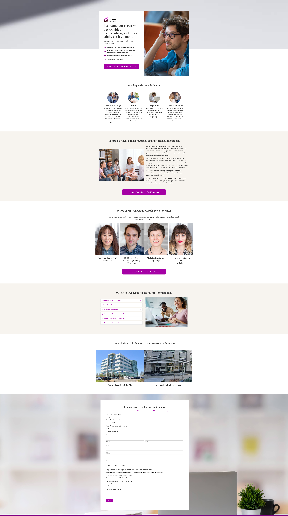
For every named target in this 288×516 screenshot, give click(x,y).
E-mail (109, 445)
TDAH (109, 417)
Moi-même (111, 429)
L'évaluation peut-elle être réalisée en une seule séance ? (117, 323)
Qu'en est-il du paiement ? (109, 305)
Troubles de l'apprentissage (115, 420)
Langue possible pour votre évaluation (119, 481)
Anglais (109, 485)
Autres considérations (113, 489)
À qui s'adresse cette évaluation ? (117, 426)
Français (109, 483)
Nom (108, 435)
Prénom (108, 441)
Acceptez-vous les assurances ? (110, 309)
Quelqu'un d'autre (113, 431)
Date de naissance (112, 461)
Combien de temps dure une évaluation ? (113, 318)
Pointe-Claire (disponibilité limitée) (117, 478)
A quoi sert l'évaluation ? (115, 414)
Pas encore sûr (112, 422)
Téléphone (110, 453)
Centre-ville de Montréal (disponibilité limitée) (120, 475)
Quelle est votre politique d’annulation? (113, 314)
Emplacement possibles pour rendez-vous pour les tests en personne (129, 470)
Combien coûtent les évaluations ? (111, 300)
